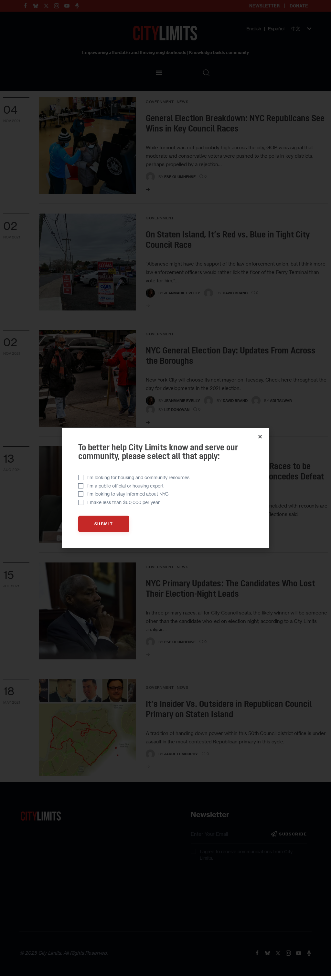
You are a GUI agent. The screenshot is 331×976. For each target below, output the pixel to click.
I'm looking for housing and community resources (138, 477)
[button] (260, 436)
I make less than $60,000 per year (123, 502)
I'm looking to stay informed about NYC (128, 494)
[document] (165, 488)
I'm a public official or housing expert (125, 485)
